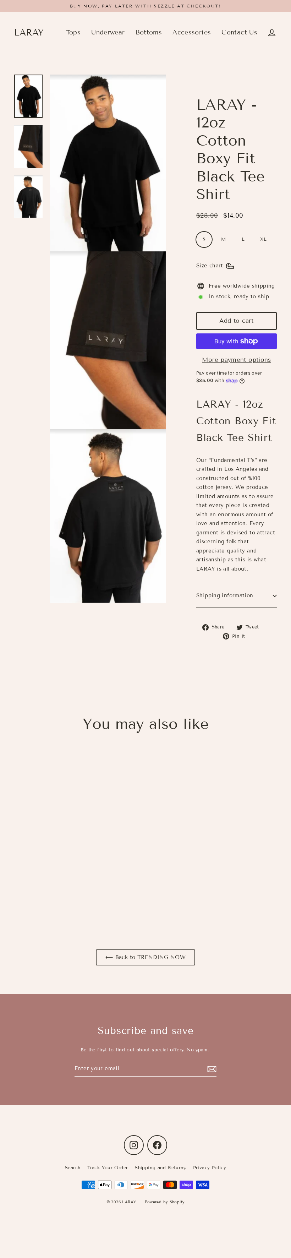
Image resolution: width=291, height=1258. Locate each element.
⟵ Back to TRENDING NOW (145, 957)
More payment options (236, 360)
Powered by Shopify (165, 1201)
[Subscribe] (210, 1069)
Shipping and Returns (160, 1168)
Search (72, 1168)
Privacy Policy (209, 1168)
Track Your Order (107, 1168)
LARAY (29, 32)
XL (263, 239)
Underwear (108, 32)
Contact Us (239, 32)
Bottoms (149, 32)
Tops (73, 32)
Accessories (191, 32)
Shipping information (224, 595)
